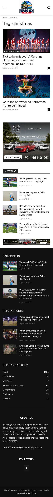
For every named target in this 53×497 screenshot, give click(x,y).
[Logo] (26, 7)
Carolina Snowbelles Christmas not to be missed (24, 103)
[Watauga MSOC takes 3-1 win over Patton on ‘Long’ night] (10, 182)
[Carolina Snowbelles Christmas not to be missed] (26, 86)
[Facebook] (26, 468)
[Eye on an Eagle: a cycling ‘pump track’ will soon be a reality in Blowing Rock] (10, 349)
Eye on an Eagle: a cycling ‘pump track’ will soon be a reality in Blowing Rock (34, 349)
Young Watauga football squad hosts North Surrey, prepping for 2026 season (34, 227)
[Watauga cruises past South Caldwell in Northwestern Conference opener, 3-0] (10, 334)
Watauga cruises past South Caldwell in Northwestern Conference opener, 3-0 (32, 334)
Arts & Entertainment (11, 51)
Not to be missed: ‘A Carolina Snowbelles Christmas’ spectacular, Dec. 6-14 (22, 60)
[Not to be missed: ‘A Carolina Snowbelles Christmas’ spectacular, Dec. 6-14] (26, 41)
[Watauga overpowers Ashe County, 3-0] (10, 196)
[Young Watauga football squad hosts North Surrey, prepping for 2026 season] (10, 228)
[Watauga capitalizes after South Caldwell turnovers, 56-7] (10, 321)
